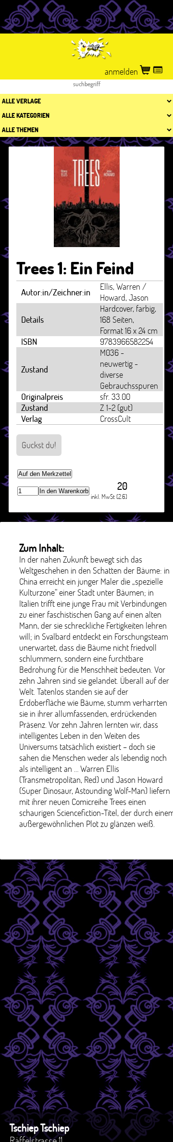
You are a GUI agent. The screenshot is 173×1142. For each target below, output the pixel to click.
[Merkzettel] (157, 71)
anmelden (122, 71)
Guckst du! (39, 445)
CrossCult (115, 418)
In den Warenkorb (63, 491)
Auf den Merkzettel (44, 473)
